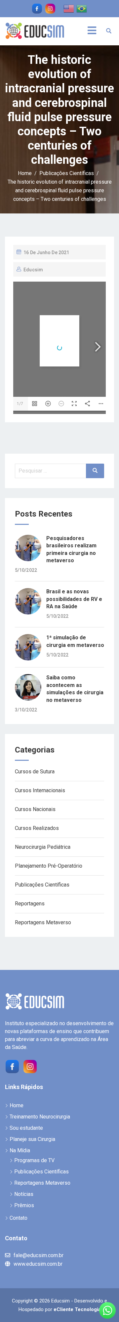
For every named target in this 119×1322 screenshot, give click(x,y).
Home (16, 1105)
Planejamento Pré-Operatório (48, 866)
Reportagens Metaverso (43, 922)
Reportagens (30, 903)
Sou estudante (26, 1128)
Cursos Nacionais (35, 809)
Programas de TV (34, 1160)
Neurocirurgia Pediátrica (42, 847)
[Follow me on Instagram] (50, 9)
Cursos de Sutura (35, 771)
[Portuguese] (82, 8)
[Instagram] (29, 1065)
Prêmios (24, 1205)
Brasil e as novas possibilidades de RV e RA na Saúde (74, 599)
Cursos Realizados (37, 828)
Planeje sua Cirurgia (32, 1139)
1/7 (20, 403)
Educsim (33, 269)
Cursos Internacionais (40, 790)
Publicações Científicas (42, 885)
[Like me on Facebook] (37, 9)
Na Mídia (20, 1150)
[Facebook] (11, 1065)
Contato (18, 1218)
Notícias (23, 1194)
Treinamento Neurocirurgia (40, 1117)
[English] (69, 8)
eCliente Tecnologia (77, 1309)
